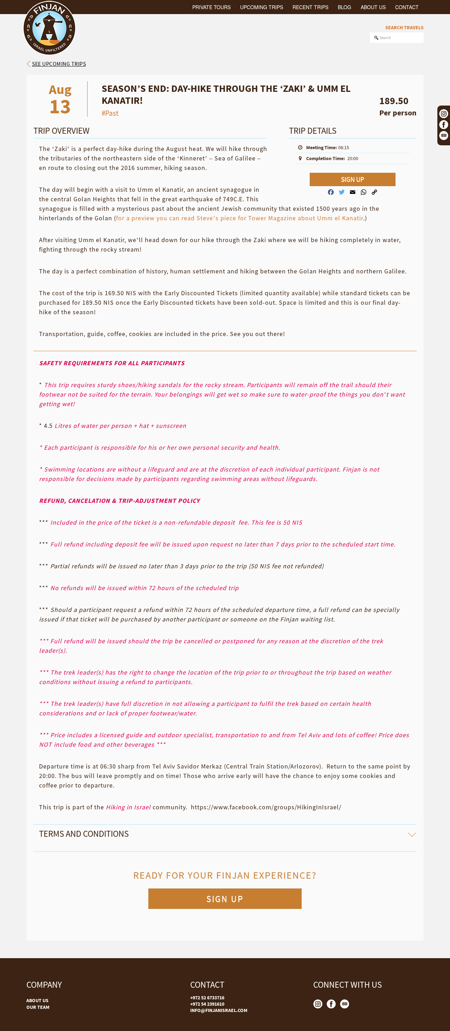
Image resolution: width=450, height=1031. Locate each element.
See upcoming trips (59, 63)
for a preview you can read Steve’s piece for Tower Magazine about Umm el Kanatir (239, 218)
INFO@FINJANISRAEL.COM (219, 1010)
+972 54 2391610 (207, 1004)
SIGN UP (352, 179)
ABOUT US (37, 1000)
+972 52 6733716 (207, 997)
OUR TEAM (38, 1007)
